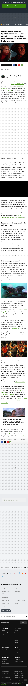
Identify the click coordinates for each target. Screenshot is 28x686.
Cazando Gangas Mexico (6, 592)
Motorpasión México (19, 677)
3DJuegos (16, 630)
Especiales (17, 591)
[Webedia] (5, 624)
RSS (22, 573)
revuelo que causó (16, 82)
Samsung (20, 24)
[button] (13, 76)
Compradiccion (5, 663)
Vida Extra (16, 632)
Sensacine (16, 640)
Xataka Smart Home (6, 637)
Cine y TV (16, 439)
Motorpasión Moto (18, 652)
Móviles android (5, 603)
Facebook (14, 65)
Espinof (16, 642)
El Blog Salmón (17, 659)
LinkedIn (3, 576)
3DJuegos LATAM (18, 671)
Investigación (5, 588)
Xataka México (5, 671)
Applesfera (4, 634)
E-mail (22, 65)
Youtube (13, 573)
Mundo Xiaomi (5, 639)
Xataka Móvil (5, 632)
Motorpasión (17, 649)
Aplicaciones (17, 596)
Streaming (9, 439)
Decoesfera (4, 661)
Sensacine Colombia (19, 675)
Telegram (19, 573)
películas (23, 439)
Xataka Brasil (5, 673)
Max (10, 434)
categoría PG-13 (17, 328)
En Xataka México (6, 417)
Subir (22, 622)
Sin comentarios (7, 65)
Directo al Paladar (6, 649)
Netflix (23, 436)
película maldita (20, 382)
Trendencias (4, 659)
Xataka (3, 630)
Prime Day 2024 (5, 600)
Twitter (16, 65)
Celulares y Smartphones (5, 596)
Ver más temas (6, 610)
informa (9, 90)
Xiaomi (26, 24)
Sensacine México (18, 673)
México (16, 603)
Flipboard (19, 65)
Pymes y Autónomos (19, 661)
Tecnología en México (19, 600)
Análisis (16, 588)
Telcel (15, 606)
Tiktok (6, 576)
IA (11, 24)
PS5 (15, 24)
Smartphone (6, 24)
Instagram (16, 573)
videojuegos (5, 606)
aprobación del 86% (7, 394)
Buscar (26, 616)
